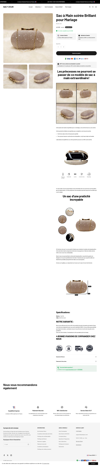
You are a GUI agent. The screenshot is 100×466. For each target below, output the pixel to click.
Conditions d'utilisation (42, 446)
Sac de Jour (59, 23)
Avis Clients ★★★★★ (64, 433)
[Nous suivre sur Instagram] (11, 455)
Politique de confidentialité (43, 436)
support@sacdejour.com (71, 369)
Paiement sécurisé (41, 444)
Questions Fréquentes (64, 439)
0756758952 (80, 369)
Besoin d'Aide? (59, 6)
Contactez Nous (62, 436)
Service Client (79, 441)
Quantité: (58, 43)
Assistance (78, 444)
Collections (38, 6)
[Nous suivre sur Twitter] (8, 455)
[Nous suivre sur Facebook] (4, 455)
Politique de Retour (42, 439)
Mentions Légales (41, 441)
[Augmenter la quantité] (64, 47)
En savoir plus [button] (45, 463)
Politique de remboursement (44, 449)
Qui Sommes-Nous (41, 431)
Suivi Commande (49, 6)
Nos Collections (62, 441)
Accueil (30, 6)
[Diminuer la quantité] (58, 47)
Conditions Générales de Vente (44, 433)
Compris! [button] (93, 463)
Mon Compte (68, 6)
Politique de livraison (64, 444)
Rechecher (61, 446)
